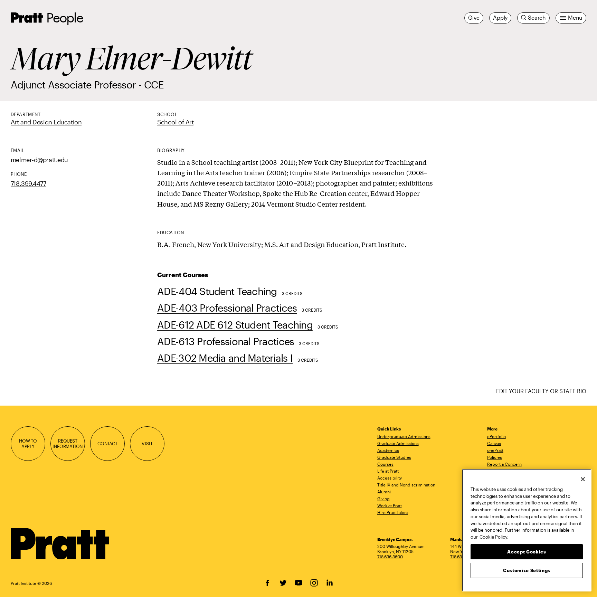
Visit (147, 443)
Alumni (384, 491)
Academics (388, 450)
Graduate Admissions (398, 443)
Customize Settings (526, 570)
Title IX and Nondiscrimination (406, 484)
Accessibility (389, 477)
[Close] (582, 479)
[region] (526, 530)
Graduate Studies (394, 457)
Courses (385, 464)
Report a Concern (504, 464)
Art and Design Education (46, 122)
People (64, 17)
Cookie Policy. (494, 536)
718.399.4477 (28, 183)
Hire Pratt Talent (392, 512)
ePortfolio (496, 436)
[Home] (60, 544)
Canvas (494, 443)
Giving (383, 498)
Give (474, 18)
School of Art (175, 122)
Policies (494, 457)
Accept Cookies (526, 551)
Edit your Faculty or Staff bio (541, 391)
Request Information (68, 443)
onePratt (495, 450)
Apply (500, 18)
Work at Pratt (389, 505)
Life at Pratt (388, 470)
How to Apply (28, 443)
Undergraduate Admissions (403, 436)
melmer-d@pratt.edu (39, 159)
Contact (107, 443)
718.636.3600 (390, 556)
